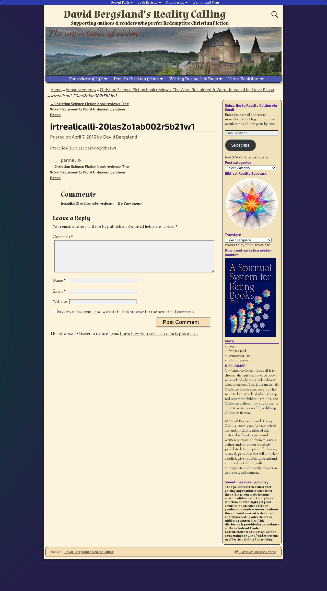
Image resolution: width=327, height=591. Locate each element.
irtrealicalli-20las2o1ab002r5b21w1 (83, 148)
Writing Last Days (205, 2)
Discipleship (175, 2)
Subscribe (240, 145)
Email (59, 292)
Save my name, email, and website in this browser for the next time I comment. (125, 312)
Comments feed (239, 355)
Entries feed (237, 351)
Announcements (81, 89)
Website (60, 302)
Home (56, 89)
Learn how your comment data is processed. (159, 334)
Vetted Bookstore (243, 79)
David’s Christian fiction (136, 79)
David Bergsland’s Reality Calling (145, 14)
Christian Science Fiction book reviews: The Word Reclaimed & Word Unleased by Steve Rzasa (187, 89)
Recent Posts (120, 2)
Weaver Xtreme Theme (258, 552)
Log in (233, 346)
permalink (71, 160)
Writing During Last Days (193, 79)
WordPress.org (239, 360)
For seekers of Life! (86, 79)
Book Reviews (147, 2)
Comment (63, 237)
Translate (262, 245)
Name (59, 281)
